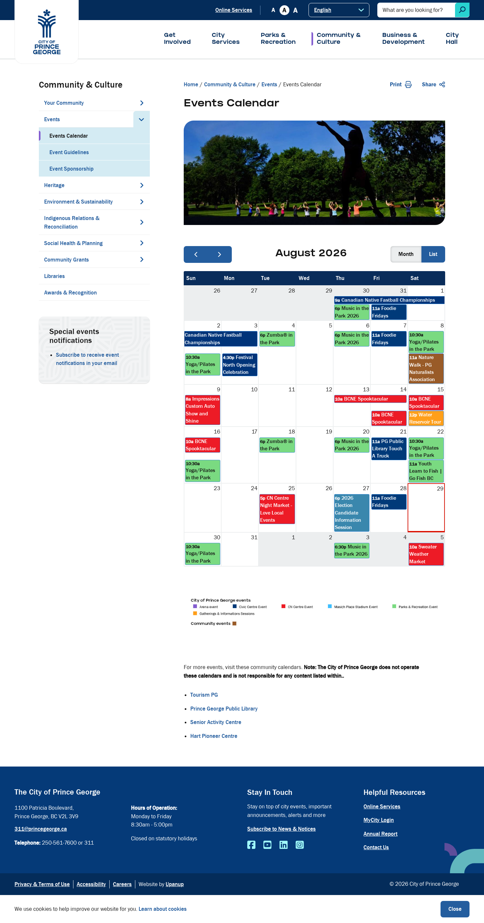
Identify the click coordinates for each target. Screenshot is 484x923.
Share (429, 84)
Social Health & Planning (73, 243)
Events (52, 119)
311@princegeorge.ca (40, 828)
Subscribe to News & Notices (281, 828)
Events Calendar (68, 135)
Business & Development (403, 39)
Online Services (233, 10)
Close (455, 909)
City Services (226, 39)
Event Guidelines (69, 152)
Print (396, 84)
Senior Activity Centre (215, 722)
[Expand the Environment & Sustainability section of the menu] (141, 201)
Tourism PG (204, 694)
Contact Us (376, 847)
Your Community (64, 102)
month (406, 254)
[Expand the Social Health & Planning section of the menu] (141, 243)
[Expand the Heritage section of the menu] (141, 185)
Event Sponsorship (71, 168)
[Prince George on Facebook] (251, 845)
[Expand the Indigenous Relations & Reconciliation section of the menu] (141, 222)
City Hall (452, 39)
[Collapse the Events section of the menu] (141, 119)
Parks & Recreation (278, 39)
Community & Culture (339, 39)
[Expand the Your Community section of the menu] (141, 103)
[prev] (196, 254)
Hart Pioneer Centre (213, 736)
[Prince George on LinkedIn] (284, 845)
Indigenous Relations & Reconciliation (71, 222)
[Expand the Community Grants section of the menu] (141, 259)
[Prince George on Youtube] (267, 845)
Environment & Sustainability (78, 201)
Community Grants (66, 259)
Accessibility (91, 884)
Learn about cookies (163, 909)
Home (191, 84)
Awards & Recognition (70, 292)
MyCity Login (378, 820)
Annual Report (380, 833)
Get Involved (177, 39)
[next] (219, 254)
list (433, 254)
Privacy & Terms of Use (42, 884)
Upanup (175, 884)
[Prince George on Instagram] (300, 845)
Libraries (54, 276)
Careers (122, 884)
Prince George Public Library (224, 708)
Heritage (54, 185)
